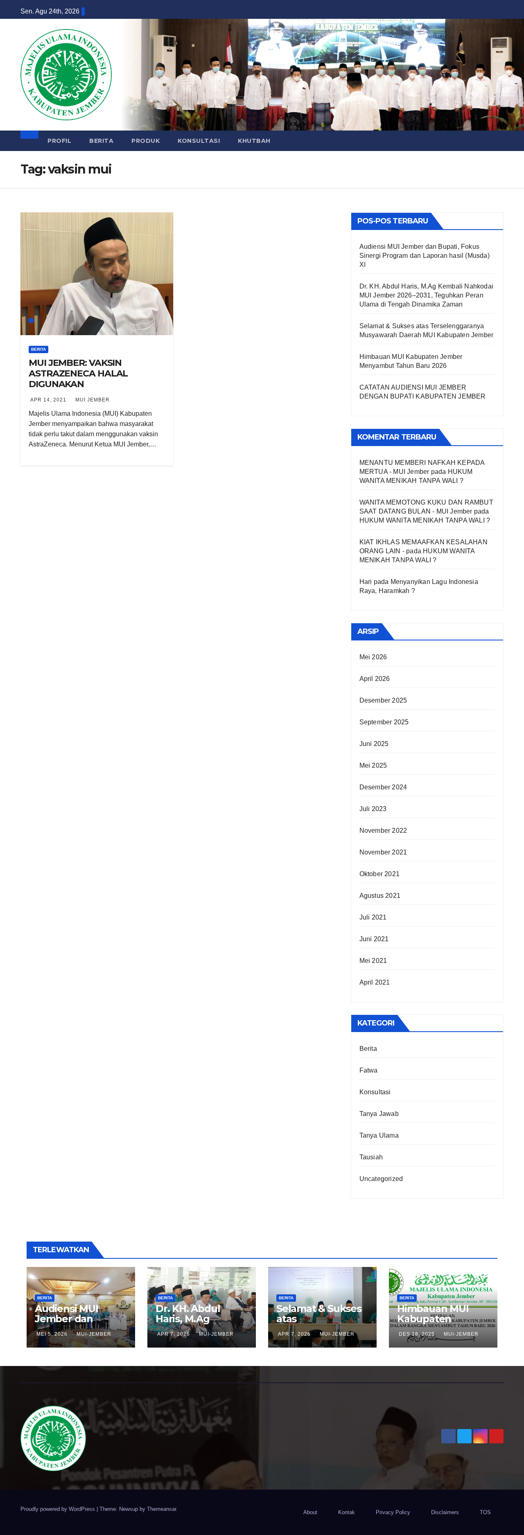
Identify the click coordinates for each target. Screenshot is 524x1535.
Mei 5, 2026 (52, 1334)
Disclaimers (445, 1512)
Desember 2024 (383, 787)
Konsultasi (199, 140)
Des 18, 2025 (417, 1334)
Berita (101, 140)
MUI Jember (92, 400)
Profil (59, 140)
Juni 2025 (374, 743)
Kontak (346, 1512)
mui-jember (94, 1334)
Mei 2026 (373, 657)
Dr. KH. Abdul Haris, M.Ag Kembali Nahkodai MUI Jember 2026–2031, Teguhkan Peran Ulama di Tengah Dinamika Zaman (426, 295)
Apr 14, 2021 (48, 400)
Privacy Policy (393, 1512)
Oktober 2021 (379, 873)
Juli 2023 (373, 808)
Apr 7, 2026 (173, 1334)
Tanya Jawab (379, 1113)
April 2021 (374, 982)
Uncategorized (381, 1178)
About (310, 1512)
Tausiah (371, 1157)
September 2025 (384, 722)
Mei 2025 (373, 765)
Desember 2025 (383, 700)
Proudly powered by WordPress (58, 1509)
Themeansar (161, 1509)
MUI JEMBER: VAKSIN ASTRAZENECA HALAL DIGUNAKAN (78, 373)
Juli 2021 (373, 917)
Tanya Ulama (379, 1135)
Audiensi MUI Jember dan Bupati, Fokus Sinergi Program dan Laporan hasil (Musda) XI (424, 255)
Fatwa (368, 1070)
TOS (485, 1512)
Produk (145, 140)
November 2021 (383, 852)
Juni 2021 (374, 938)
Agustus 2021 (379, 895)
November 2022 (383, 830)
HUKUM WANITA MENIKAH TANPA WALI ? (424, 520)
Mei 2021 (373, 960)
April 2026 (374, 678)
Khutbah (254, 140)
